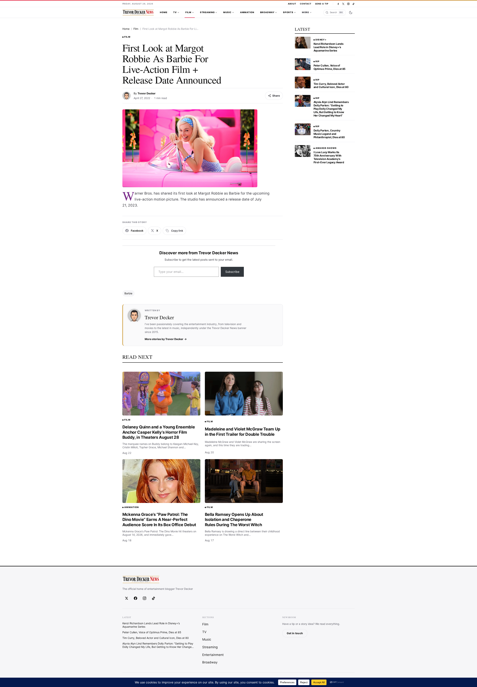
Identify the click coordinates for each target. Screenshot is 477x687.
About (292, 3)
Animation (247, 12)
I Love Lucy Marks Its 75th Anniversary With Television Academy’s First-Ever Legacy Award (329, 157)
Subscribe (232, 272)
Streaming (207, 12)
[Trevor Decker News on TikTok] (353, 3)
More (305, 12)
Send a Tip (321, 3)
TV (175, 12)
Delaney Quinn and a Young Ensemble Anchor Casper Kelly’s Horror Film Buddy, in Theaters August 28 (158, 432)
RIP (317, 61)
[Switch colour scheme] (351, 12)
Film (188, 12)
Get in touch (295, 633)
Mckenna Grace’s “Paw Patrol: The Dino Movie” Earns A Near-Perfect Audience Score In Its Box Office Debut (159, 519)
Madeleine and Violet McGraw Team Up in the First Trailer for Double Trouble (243, 432)
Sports (288, 12)
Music (227, 12)
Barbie (128, 293)
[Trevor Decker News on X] (343, 3)
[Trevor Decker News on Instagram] (348, 3)
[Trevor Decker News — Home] (138, 12)
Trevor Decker (147, 93)
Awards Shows (325, 148)
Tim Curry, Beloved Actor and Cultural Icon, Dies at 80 (331, 85)
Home (163, 12)
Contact (305, 3)
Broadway (267, 12)
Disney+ (320, 39)
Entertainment (213, 655)
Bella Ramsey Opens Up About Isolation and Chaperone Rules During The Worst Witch (234, 519)
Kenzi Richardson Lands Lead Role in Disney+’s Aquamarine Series (329, 47)
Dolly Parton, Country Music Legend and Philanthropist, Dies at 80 (329, 134)
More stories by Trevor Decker (164, 339)
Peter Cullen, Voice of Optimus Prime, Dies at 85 (330, 67)
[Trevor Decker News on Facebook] (338, 3)
